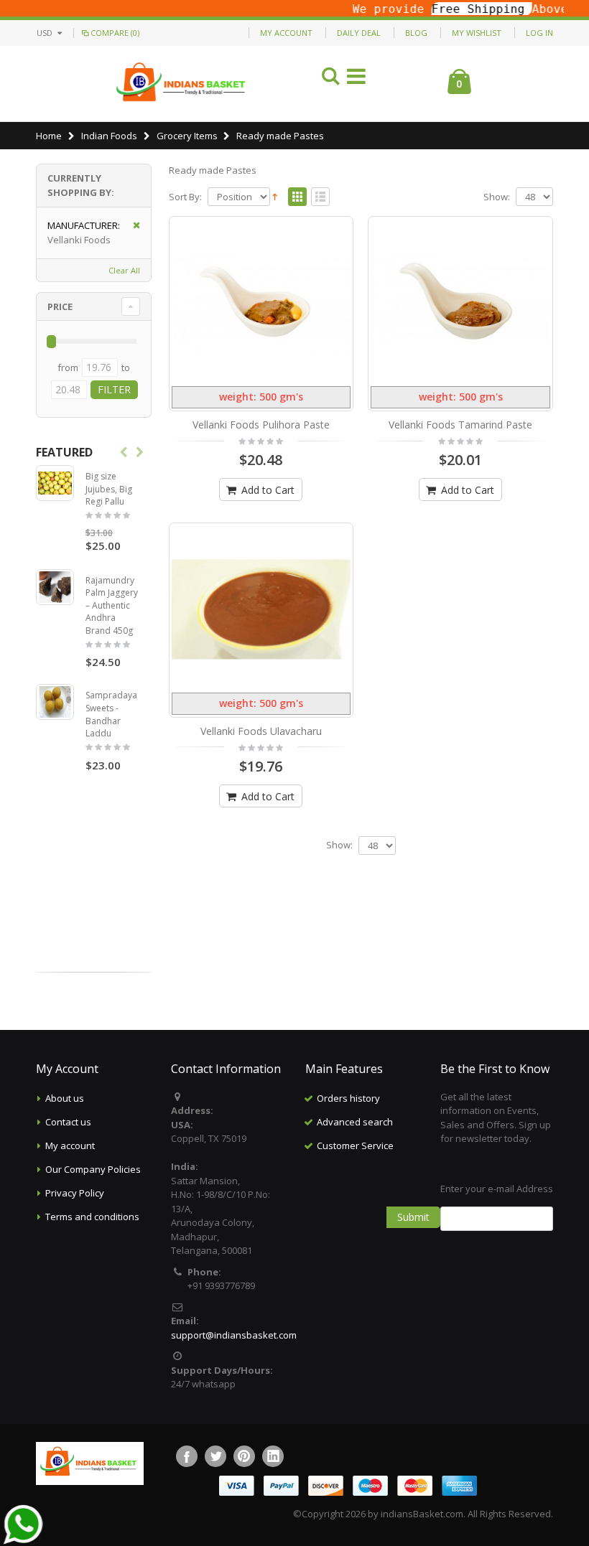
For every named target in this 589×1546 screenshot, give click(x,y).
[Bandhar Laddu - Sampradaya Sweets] (55, 702)
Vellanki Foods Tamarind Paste (460, 424)
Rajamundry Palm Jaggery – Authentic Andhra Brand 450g (111, 605)
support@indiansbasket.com (234, 1335)
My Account (286, 32)
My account (70, 1145)
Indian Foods (109, 135)
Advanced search (355, 1121)
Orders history (348, 1098)
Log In (539, 32)
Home (49, 135)
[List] (320, 197)
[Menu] (356, 78)
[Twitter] (215, 1456)
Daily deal (359, 32)
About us (64, 1098)
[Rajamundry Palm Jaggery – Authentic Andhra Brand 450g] (55, 587)
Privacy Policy (74, 1192)
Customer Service (355, 1145)
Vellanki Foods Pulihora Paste (261, 424)
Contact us (68, 1121)
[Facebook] (187, 1456)
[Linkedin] (273, 1456)
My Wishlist (476, 32)
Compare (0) (115, 32)
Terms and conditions (92, 1216)
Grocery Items (187, 135)
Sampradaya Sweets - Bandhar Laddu (111, 714)
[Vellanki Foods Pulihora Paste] (261, 302)
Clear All (124, 270)
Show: (496, 197)
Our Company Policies (93, 1169)
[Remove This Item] (132, 225)
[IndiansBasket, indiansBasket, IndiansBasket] (181, 83)
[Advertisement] (395, 1229)
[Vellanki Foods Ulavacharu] (261, 609)
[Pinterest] (244, 1456)
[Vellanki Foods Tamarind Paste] (460, 302)
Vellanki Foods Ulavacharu (261, 731)
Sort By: (185, 197)
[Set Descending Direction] (274, 195)
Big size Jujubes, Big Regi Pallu (108, 488)
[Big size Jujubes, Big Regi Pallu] (55, 483)
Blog (416, 32)
